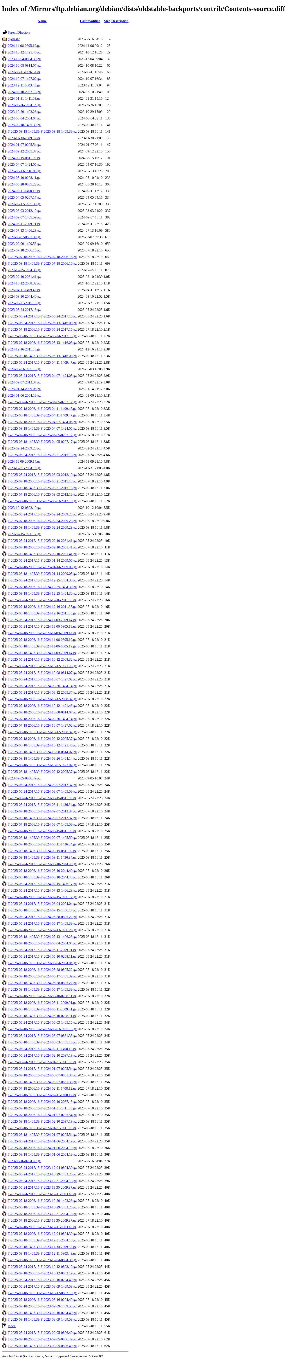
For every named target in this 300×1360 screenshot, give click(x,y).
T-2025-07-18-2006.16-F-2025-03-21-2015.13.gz (42, 481)
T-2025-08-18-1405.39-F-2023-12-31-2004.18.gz (42, 1240)
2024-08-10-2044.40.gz (24, 296)
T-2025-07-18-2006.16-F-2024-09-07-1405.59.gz (42, 824)
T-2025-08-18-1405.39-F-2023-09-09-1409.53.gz (42, 1319)
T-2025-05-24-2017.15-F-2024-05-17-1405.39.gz (42, 923)
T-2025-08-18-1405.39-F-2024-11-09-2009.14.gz (42, 653)
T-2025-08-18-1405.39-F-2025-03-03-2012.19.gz (42, 501)
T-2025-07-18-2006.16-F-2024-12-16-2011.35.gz (42, 607)
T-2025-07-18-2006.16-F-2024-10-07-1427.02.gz (42, 725)
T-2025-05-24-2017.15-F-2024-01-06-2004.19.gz (42, 1141)
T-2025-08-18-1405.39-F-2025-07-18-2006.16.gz (42, 263)
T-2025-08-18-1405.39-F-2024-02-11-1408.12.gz (42, 1095)
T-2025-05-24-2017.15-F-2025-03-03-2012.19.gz (42, 475)
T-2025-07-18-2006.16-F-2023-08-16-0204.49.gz (42, 1299)
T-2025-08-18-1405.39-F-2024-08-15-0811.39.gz (42, 851)
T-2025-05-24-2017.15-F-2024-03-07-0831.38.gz (42, 1035)
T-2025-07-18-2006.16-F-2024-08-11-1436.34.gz (42, 844)
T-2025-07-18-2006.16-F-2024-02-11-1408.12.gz (42, 1088)
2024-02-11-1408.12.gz (24, 191)
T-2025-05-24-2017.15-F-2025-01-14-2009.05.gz (42, 560)
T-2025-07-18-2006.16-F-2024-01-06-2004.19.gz (42, 1148)
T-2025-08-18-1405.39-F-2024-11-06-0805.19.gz (42, 646)
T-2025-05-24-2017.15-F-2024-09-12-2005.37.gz (42, 692)
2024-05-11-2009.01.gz (24, 224)
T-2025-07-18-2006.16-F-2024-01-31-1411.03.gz (42, 1108)
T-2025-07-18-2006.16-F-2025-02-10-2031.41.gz (42, 547)
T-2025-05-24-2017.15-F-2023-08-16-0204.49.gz (42, 1280)
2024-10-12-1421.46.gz (24, 52)
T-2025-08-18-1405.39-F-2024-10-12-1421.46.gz (42, 745)
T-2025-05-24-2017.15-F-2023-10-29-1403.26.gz (42, 1174)
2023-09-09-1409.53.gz (24, 244)
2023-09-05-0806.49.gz (24, 778)
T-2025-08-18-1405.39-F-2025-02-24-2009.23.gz (42, 527)
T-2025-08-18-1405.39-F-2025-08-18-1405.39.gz (42, 131)
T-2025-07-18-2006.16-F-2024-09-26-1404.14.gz (42, 719)
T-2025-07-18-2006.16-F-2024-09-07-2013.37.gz (42, 811)
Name (42, 21)
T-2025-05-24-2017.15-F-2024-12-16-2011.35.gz (42, 600)
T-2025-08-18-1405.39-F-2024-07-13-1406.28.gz (42, 936)
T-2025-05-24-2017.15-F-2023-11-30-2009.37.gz (42, 1187)
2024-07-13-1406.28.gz (24, 230)
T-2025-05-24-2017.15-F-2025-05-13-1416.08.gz (42, 323)
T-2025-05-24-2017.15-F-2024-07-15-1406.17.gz (42, 884)
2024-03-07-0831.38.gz (24, 237)
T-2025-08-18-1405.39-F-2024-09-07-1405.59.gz (42, 837)
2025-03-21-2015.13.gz (24, 303)
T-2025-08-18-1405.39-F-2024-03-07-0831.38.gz (42, 1082)
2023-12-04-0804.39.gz (24, 59)
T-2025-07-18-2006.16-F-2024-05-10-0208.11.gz (42, 996)
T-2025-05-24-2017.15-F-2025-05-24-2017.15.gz (42, 316)
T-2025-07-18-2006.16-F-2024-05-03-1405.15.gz (42, 1029)
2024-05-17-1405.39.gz (24, 204)
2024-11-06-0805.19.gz (24, 46)
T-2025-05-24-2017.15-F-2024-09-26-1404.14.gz (42, 686)
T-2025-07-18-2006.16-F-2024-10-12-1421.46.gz (42, 705)
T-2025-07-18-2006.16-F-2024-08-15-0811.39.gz (42, 831)
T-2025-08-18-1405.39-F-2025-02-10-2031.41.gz (42, 554)
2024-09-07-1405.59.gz (24, 217)
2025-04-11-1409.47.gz (24, 290)
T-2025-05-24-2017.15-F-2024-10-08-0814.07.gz (42, 673)
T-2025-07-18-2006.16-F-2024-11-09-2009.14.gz (42, 633)
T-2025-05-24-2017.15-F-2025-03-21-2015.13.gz (42, 455)
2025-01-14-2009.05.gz (24, 389)
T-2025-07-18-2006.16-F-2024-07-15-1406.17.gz (42, 897)
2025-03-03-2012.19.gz (24, 211)
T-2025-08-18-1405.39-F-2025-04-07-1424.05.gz (42, 428)
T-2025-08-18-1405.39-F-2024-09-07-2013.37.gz (42, 818)
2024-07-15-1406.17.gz (24, 534)
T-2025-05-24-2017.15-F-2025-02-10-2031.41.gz (42, 541)
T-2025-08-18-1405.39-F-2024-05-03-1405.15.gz (42, 1042)
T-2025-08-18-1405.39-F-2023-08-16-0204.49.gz (42, 1313)
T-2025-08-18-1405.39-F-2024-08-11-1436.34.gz (42, 857)
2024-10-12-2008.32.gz (24, 283)
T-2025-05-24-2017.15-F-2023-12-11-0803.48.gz (42, 1194)
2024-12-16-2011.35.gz (24, 349)
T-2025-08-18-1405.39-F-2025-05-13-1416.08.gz (42, 356)
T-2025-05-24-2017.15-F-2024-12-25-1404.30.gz (42, 580)
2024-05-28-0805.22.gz (24, 184)
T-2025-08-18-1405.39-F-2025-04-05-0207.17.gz (42, 442)
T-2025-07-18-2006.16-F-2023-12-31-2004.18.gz (42, 1214)
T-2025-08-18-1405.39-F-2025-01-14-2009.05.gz (42, 574)
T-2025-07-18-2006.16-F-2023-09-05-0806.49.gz (42, 1339)
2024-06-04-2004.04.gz (24, 118)
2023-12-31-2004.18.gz (24, 468)
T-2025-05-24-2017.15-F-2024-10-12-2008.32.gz (42, 659)
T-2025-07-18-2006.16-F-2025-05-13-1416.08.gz (42, 343)
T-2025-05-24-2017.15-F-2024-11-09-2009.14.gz (42, 620)
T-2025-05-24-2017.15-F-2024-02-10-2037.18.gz (42, 1055)
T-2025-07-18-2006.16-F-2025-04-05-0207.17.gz (42, 435)
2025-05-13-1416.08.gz (24, 171)
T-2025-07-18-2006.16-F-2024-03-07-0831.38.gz (42, 1075)
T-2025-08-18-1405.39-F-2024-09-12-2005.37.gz (42, 771)
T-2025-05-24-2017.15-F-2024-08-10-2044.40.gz (42, 864)
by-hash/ (14, 39)
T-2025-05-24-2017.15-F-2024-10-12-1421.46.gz (42, 666)
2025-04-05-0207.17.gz (24, 197)
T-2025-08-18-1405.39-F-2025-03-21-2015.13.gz (42, 488)
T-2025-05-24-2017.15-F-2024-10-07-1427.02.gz (42, 679)
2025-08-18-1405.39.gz (24, 125)
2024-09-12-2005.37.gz (24, 151)
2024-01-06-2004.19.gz (24, 395)
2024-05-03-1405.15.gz (24, 369)
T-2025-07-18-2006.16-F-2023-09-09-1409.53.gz (42, 1306)
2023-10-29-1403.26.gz (24, 112)
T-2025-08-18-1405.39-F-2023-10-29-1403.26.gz (42, 1207)
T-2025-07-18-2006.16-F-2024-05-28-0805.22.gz (42, 969)
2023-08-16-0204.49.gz (24, 1161)
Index (12, 1326)
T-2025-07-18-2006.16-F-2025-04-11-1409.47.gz (42, 409)
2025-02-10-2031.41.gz (24, 277)
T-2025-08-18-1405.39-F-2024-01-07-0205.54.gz (42, 1134)
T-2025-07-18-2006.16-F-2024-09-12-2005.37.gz (42, 738)
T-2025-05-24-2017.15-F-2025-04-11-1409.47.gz (42, 362)
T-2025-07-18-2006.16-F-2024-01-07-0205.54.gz (42, 1115)
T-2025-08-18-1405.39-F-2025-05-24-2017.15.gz (42, 336)
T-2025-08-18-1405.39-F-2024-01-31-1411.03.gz (42, 1128)
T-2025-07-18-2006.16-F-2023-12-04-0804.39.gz (42, 1233)
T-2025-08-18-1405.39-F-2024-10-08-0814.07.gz (42, 752)
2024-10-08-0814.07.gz (24, 65)
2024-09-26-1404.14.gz (24, 105)
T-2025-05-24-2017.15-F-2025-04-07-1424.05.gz (42, 376)
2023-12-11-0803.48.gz (24, 85)
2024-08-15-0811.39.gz (24, 158)
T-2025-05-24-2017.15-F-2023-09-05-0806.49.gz (42, 1332)
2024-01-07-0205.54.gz (24, 145)
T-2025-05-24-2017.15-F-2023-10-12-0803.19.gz (42, 1266)
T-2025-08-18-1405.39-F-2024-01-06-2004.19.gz (42, 1154)
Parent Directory (19, 32)
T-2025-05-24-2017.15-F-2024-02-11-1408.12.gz (42, 1049)
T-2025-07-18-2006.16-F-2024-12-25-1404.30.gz (42, 587)
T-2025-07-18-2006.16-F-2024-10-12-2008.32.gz (42, 699)
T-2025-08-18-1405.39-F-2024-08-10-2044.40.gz (42, 877)
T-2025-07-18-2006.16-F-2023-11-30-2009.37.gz (42, 1220)
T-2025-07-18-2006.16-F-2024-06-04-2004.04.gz (42, 943)
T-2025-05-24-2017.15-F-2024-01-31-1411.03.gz (42, 1062)
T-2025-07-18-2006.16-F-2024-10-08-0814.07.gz (42, 712)
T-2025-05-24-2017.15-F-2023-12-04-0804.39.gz (42, 1167)
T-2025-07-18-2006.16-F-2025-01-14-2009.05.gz (42, 567)
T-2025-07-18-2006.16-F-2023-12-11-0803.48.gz (42, 1227)
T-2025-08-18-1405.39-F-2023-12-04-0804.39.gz (42, 1260)
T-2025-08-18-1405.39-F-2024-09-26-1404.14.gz (42, 758)
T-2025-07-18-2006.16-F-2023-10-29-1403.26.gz (42, 1200)
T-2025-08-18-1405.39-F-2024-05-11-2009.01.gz (42, 1009)
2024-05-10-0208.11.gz (24, 178)
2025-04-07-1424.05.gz (24, 164)
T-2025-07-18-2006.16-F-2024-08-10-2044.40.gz (42, 870)
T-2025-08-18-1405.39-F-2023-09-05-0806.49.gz (42, 1346)
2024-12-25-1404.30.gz (24, 270)
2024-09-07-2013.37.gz (24, 382)
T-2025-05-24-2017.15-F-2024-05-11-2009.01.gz (42, 950)
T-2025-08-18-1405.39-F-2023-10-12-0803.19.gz (42, 1293)
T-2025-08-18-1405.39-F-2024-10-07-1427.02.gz (42, 765)
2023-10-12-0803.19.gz (24, 508)
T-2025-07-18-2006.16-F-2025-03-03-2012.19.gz (42, 494)
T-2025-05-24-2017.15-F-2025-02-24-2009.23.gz (42, 514)
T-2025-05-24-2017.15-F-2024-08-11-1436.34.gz (42, 804)
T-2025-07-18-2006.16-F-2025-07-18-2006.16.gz (42, 257)
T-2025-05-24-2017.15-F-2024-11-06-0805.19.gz (42, 626)
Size (107, 21)
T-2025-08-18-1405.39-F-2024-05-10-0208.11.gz (42, 1016)
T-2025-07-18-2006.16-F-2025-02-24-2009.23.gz (42, 521)
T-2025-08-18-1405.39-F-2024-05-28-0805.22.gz (42, 983)
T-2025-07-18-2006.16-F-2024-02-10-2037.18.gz (42, 1101)
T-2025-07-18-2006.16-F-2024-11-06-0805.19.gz (42, 640)
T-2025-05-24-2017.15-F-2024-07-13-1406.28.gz (42, 890)
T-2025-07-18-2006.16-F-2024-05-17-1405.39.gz (42, 976)
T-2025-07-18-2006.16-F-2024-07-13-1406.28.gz (42, 930)
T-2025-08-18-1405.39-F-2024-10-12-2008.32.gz (42, 732)
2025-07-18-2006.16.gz (24, 250)
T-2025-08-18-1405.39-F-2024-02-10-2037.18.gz (42, 1121)
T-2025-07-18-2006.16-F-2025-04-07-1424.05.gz (42, 422)
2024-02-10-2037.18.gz (24, 92)
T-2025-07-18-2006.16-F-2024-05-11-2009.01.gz (42, 1002)
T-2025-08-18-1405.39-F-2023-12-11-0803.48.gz (42, 1253)
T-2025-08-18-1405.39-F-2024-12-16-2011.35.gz (42, 613)
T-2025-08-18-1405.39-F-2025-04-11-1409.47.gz (42, 415)
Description (119, 21)
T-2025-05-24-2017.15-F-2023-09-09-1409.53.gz (42, 1286)
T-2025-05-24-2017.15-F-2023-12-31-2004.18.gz (42, 1181)
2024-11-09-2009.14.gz (24, 461)
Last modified (90, 21)
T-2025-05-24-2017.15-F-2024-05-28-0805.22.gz (42, 917)
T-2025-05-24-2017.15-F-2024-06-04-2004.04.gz (42, 903)
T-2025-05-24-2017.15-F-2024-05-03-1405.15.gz (42, 1022)
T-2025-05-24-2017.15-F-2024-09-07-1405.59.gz (42, 791)
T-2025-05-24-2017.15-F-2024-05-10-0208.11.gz (42, 956)
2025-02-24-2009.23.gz (24, 448)
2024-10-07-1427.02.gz (24, 79)
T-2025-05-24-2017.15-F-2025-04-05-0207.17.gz (42, 402)
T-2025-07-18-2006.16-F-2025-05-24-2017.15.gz (42, 329)
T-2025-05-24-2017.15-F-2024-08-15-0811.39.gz (42, 798)
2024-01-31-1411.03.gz (24, 98)
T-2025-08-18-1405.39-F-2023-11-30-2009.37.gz (42, 1247)
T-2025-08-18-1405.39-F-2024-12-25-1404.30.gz (42, 593)
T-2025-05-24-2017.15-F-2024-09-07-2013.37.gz (42, 785)
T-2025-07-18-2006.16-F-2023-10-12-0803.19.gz (42, 1273)
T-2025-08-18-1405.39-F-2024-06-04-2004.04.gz (42, 963)
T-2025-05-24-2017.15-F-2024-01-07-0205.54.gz (42, 1068)
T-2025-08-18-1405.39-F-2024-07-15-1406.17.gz (42, 910)
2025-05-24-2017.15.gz (24, 310)
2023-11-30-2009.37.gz (24, 138)
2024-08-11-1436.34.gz (24, 72)
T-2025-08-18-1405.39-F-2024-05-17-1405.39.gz (42, 989)
